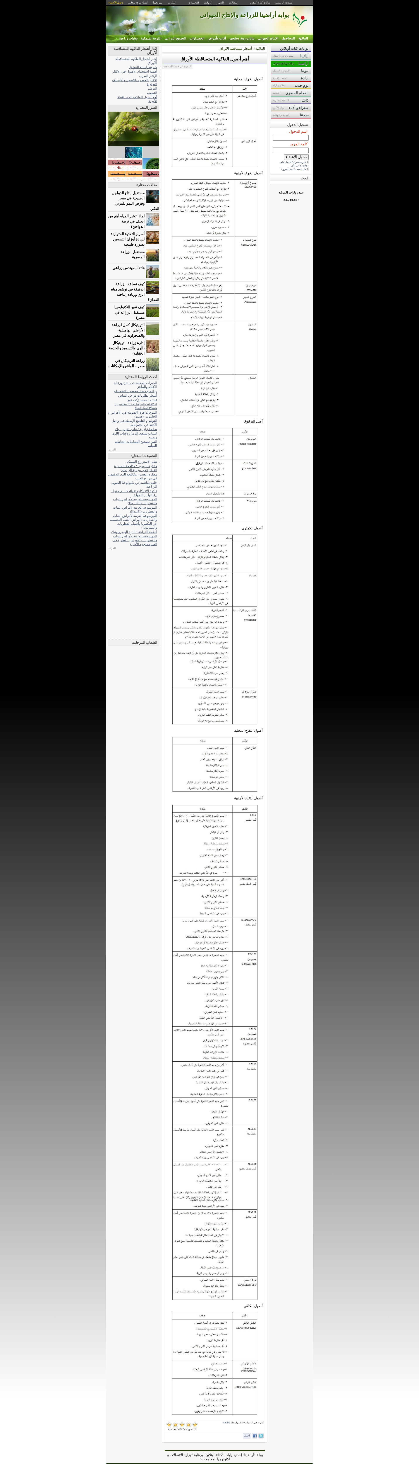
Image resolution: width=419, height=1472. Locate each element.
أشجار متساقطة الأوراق (236, 48)
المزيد (112, 449)
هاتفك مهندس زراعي (129, 268)
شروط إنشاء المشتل (143, 67)
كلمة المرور (299, 144)
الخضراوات (196, 38)
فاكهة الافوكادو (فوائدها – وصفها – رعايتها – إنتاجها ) (134, 493)
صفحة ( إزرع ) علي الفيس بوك (136, 429)
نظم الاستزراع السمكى (141, 462)
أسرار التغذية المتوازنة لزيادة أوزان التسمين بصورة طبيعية (128, 239)
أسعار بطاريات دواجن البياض (137, 395)
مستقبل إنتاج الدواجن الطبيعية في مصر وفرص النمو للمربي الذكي (135, 201)
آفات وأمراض (217, 38)
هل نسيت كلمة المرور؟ (293, 169)
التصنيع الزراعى (175, 38)
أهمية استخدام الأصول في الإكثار (134, 71)
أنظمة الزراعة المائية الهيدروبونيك (134, 532)
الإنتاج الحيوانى (268, 38)
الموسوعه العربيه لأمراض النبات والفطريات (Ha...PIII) (135, 501)
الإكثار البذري (148, 76)
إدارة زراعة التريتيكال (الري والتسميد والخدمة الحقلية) (127, 348)
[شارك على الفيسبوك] (254, 1435)
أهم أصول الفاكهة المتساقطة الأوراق (214, 58)
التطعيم (152, 93)
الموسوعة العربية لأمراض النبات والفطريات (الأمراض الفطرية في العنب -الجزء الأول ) (135, 540)
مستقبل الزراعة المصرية (132, 254)
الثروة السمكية (151, 38)
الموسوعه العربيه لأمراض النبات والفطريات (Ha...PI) (135, 509)
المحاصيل (288, 38)
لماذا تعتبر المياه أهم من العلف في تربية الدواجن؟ (126, 221)
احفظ (247, 1435)
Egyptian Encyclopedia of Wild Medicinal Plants (136, 406)
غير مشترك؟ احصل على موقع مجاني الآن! (294, 164)
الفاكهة (303, 38)
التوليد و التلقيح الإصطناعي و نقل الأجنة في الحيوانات (134, 422)
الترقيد (152, 88)
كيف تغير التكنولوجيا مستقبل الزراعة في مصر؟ (129, 312)
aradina (226, 1422)
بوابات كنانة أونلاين (260, 2)
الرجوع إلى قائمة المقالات (177, 66)
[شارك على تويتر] (261, 1435)
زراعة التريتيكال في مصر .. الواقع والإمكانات (126, 363)
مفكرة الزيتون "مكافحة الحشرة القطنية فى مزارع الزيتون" (135, 468)
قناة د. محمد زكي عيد (142, 400)
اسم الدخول (298, 131)
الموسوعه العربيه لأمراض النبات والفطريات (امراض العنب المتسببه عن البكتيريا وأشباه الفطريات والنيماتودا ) (133, 521)
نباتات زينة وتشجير (241, 38)
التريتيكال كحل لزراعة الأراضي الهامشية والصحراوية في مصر (128, 330)
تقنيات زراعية (128, 38)
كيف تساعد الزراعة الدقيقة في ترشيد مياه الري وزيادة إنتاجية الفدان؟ (135, 292)
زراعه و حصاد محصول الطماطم (135, 391)
